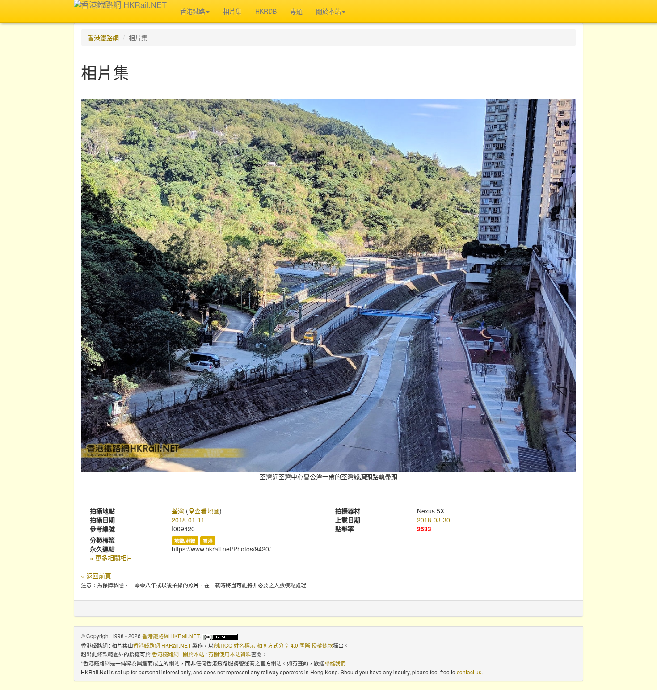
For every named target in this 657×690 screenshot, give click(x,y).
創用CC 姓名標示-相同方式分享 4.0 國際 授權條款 (273, 645)
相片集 (232, 11)
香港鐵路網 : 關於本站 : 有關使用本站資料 (201, 654)
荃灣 (178, 510)
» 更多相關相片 (111, 557)
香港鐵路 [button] (192, 11)
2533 (424, 528)
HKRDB (266, 11)
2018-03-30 (433, 519)
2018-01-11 (188, 519)
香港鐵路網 (103, 37)
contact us (469, 672)
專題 (296, 11)
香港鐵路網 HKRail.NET (170, 636)
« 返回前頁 (96, 575)
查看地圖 (206, 510)
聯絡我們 (335, 663)
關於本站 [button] (328, 11)
